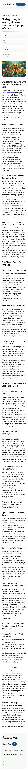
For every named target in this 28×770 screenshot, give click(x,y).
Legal (21, 764)
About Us (5, 764)
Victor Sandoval (7, 35)
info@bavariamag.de (10, 754)
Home (3, 13)
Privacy (11, 764)
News (7, 13)
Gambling (12, 13)
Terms (16, 764)
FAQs (22, 750)
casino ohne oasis (8, 93)
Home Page (7, 750)
